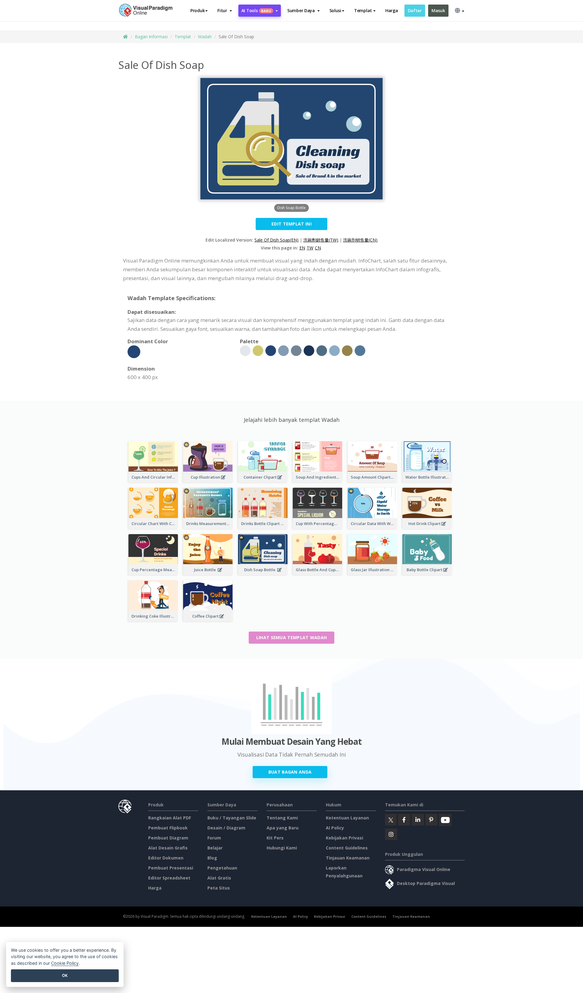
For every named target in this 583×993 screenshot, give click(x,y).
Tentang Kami (282, 818)
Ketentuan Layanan (347, 818)
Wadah (205, 36)
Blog (212, 858)
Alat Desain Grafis (168, 848)
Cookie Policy (65, 963)
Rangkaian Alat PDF (169, 818)
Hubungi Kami (282, 848)
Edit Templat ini (291, 224)
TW (310, 248)
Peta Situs (218, 888)
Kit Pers (275, 838)
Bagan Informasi (151, 36)
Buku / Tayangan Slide (231, 818)
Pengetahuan (222, 868)
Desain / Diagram (226, 828)
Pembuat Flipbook (168, 828)
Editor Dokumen (165, 858)
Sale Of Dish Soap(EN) (276, 240)
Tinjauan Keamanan (348, 858)
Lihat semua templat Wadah (291, 637)
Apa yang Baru (282, 828)
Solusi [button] (335, 10)
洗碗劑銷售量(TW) (320, 240)
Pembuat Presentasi (170, 868)
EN (302, 248)
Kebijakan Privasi (344, 838)
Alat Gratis (219, 878)
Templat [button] (363, 10)
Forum (214, 838)
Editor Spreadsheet (169, 878)
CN (318, 248)
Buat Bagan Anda (290, 772)
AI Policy (335, 828)
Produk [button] (197, 10)
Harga (391, 10)
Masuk (438, 10)
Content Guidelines (347, 848)
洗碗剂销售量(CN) (360, 240)
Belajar (215, 848)
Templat (183, 36)
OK (65, 975)
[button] (224, 11)
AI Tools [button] (256, 10)
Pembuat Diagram (168, 838)
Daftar (415, 10)
